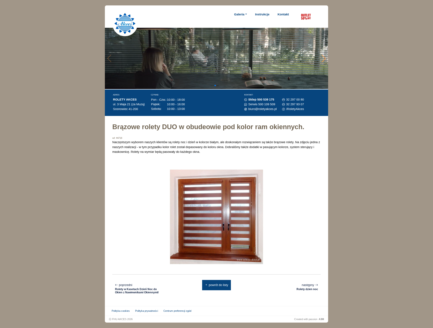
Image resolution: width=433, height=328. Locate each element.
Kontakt (283, 14)
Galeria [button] (239, 14)
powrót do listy (218, 285)
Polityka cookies (121, 311)
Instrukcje (262, 14)
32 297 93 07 (295, 104)
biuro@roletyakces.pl (262, 109)
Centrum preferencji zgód (177, 311)
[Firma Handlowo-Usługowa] (125, 23)
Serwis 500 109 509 (261, 104)
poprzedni (136, 288)
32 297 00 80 (295, 99)
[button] (323, 58)
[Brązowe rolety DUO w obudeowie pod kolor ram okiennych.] (216, 216)
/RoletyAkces (295, 109)
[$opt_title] (305, 17)
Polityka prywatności (146, 311)
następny (307, 287)
